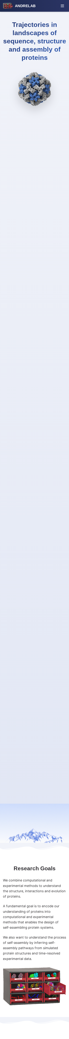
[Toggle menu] (62, 6)
